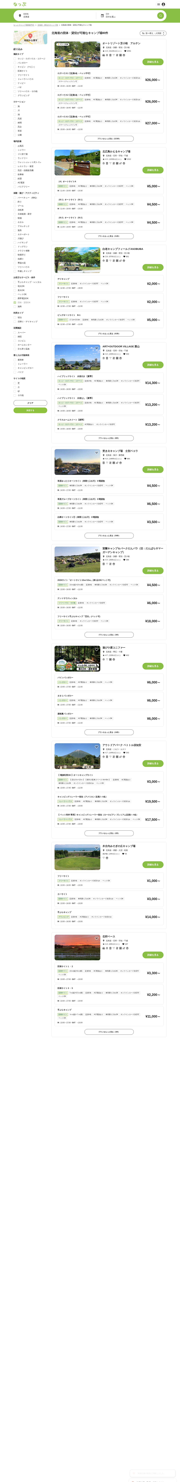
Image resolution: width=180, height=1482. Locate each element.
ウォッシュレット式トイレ (29, 162)
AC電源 (21, 182)
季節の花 (22, 263)
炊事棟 (21, 174)
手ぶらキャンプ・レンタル (29, 282)
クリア (30, 403)
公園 (20, 135)
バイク (21, 372)
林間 (20, 123)
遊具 (20, 230)
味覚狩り (22, 255)
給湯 (20, 178)
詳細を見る (153, 62)
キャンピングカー (25, 368)
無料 (20, 306)
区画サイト (23, 71)
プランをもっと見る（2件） (109, 833)
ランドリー (23, 158)
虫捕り (21, 259)
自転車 (21, 210)
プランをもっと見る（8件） (109, 438)
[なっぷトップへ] (20, 4)
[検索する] (160, 15)
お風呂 (21, 146)
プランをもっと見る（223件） (109, 139)
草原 (20, 131)
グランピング (24, 95)
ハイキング (23, 242)
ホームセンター (25, 345)
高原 (20, 118)
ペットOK (22, 294)
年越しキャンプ (25, 271)
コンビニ (22, 341)
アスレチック (24, 226)
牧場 (20, 218)
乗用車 (21, 360)
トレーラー (23, 364)
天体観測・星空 (25, 214)
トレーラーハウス (25, 79)
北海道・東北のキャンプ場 (48, 25)
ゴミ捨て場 (23, 154)
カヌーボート (24, 234)
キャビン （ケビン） (27, 67)
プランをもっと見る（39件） (109, 536)
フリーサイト (24, 75)
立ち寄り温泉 (24, 349)
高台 (20, 127)
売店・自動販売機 (25, 170)
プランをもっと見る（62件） (109, 334)
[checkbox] (15, 59)
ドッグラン (23, 246)
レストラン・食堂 (25, 166)
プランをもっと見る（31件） (109, 236)
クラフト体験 (24, 251)
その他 (21, 395)
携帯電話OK (23, 298)
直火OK (21, 290)
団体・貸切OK (24, 302)
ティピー (22, 83)
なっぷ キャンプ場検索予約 (24, 25)
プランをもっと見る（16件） (109, 732)
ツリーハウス (24, 267)
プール (21, 206)
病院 (20, 336)
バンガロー (23, 63)
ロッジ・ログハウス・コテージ (31, 59)
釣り (20, 202)
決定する (30, 410)
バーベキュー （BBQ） (28, 198)
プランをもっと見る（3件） (109, 635)
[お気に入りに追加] (96, 45)
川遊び (21, 238)
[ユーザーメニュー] (161, 4)
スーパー (22, 332)
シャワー (22, 150)
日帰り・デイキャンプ (27, 321)
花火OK (21, 286)
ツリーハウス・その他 (27, 91)
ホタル (21, 222)
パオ (20, 87)
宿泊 (20, 317)
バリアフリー (24, 187)
